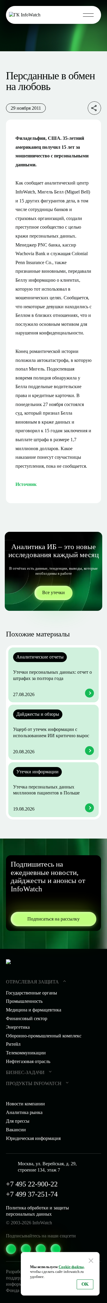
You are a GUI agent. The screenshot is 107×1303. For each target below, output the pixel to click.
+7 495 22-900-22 (32, 1184)
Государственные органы (31, 992)
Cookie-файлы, (71, 1267)
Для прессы (17, 1121)
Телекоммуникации (26, 1052)
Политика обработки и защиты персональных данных (37, 1211)
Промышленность (24, 1001)
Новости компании (25, 1103)
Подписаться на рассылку (53, 918)
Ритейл (13, 1044)
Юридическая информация (33, 1138)
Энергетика (18, 1027)
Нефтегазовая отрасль (28, 1061)
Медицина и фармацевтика (33, 1009)
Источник (26, 484)
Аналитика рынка (24, 1112)
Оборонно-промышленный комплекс (43, 1035)
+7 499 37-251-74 (32, 1194)
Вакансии (16, 1129)
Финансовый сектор (26, 1018)
